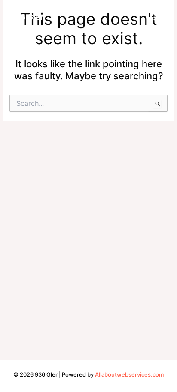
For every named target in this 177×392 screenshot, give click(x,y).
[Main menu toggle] (157, 17)
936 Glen (27, 16)
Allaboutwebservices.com (129, 374)
